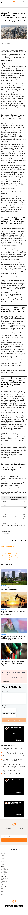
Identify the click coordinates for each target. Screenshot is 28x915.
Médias (2, 862)
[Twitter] (11, 849)
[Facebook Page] (8, 849)
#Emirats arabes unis (7, 550)
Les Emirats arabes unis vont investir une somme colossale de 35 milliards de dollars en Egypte (14, 467)
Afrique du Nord (4, 868)
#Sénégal (11, 559)
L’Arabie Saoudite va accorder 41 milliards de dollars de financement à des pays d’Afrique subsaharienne (13, 220)
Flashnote (10, 84)
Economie (3, 10)
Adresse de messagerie (8, 713)
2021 (2, 889)
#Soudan (3, 557)
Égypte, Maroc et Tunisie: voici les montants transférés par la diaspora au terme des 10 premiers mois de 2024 (13, 382)
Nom (3, 707)
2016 (2, 897)
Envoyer (14, 839)
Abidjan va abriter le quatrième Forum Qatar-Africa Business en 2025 (13, 117)
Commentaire (6, 691)
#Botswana (19, 557)
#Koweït (3, 554)
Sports (2, 864)
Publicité (2, 884)
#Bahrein (10, 554)
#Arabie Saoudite (6, 552)
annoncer (5, 419)
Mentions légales (4, 881)
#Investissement (6, 548)
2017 (2, 895)
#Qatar (15, 552)
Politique (2, 855)
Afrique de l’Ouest (4, 869)
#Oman (21, 552)
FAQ (2, 879)
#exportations (10, 546)
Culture (2, 861)
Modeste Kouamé (6, 43)
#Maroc (17, 554)
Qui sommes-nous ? (5, 878)
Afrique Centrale (4, 871)
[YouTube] (14, 849)
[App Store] (9, 905)
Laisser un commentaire (14, 720)
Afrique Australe (4, 874)
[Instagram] (19, 849)
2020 (2, 891)
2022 (2, 888)
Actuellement (3, 5)
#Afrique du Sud (12, 556)
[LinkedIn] (16, 849)
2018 (2, 894)
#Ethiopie (4, 559)
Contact (2, 882)
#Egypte (3, 556)
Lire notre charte (6, 681)
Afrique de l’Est (4, 872)
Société (2, 858)
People (2, 859)
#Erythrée (11, 557)
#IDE (2, 546)
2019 (2, 892)
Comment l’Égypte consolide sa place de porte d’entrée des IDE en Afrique (13, 309)
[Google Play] (18, 905)
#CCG (14, 548)
